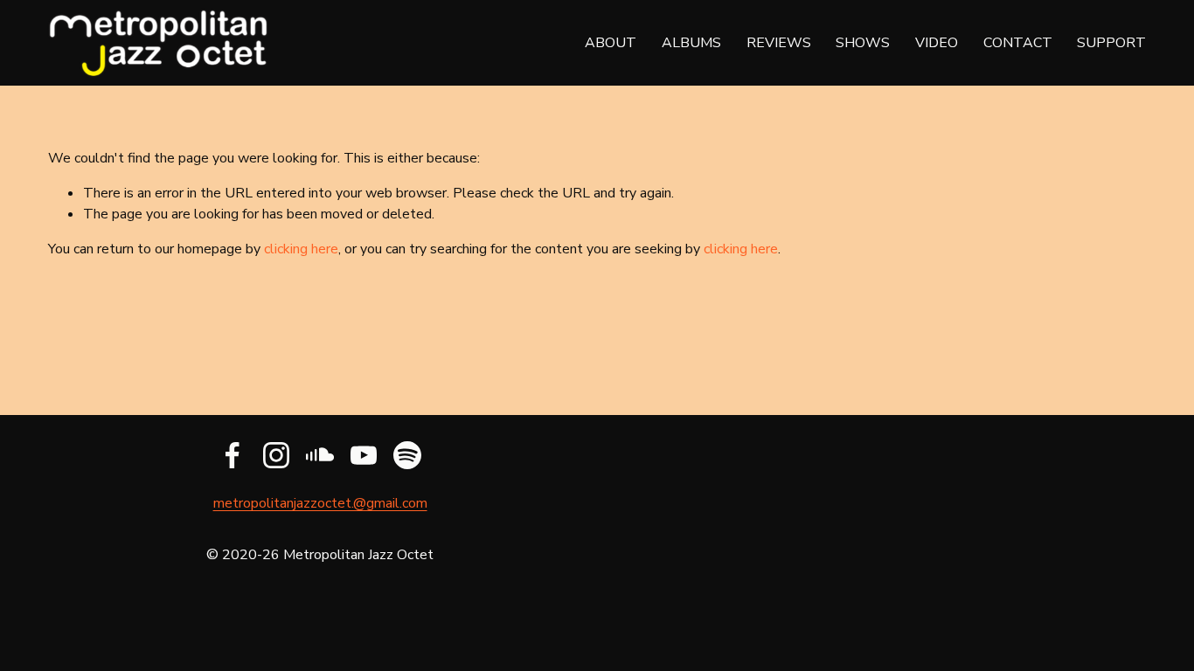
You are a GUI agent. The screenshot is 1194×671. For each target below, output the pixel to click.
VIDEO (936, 42)
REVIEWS (778, 42)
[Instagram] (276, 455)
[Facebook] (232, 455)
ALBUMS (691, 42)
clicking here (301, 249)
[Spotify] (407, 455)
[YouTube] (364, 455)
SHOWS (863, 42)
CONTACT (1017, 42)
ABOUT (610, 42)
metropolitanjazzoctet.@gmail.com (320, 503)
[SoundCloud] (320, 455)
